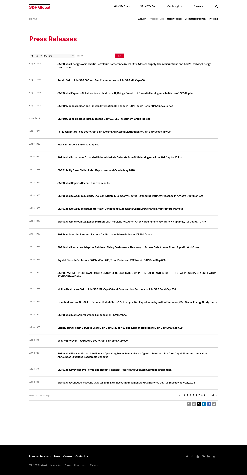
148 (212, 395)
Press (57, 456)
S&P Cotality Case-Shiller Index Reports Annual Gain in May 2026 (96, 170)
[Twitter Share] (199, 404)
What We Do (148, 6)
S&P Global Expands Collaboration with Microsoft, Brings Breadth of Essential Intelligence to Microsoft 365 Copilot (125, 93)
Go (119, 56)
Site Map (93, 465)
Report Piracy (80, 465)
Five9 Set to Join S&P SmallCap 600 (78, 144)
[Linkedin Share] (204, 404)
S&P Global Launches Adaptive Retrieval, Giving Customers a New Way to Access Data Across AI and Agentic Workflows (128, 247)
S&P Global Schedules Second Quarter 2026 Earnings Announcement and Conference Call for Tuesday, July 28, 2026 (126, 383)
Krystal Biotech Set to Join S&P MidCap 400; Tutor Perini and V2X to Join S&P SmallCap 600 (111, 260)
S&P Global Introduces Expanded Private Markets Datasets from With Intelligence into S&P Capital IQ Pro (119, 157)
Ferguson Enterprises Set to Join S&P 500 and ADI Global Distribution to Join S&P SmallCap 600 (114, 132)
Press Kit (213, 19)
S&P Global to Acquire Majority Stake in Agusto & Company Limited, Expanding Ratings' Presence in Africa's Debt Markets (130, 196)
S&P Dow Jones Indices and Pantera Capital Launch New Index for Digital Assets (105, 234)
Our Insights (174, 6)
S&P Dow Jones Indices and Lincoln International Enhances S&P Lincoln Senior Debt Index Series (115, 106)
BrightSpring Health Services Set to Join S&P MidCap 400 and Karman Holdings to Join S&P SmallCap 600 (120, 328)
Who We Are (121, 6)
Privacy (67, 465)
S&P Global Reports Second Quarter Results (83, 183)
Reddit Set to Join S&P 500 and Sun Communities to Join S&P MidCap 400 (101, 80)
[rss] (189, 404)
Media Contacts (174, 19)
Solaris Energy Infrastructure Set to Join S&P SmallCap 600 (92, 341)
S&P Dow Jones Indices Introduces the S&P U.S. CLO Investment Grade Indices (103, 119)
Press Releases (157, 19)
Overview (142, 19)
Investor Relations (40, 456)
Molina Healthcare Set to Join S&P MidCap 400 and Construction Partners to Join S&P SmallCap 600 (116, 289)
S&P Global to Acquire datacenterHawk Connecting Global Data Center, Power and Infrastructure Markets (120, 209)
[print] (214, 404)
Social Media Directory (195, 19)
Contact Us (81, 456)
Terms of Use (55, 465)
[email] (194, 404)
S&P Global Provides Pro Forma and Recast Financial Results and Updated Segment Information (114, 370)
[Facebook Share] (209, 404)
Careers (198, 6)
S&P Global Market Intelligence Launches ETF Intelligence (92, 315)
